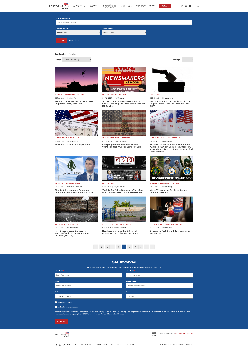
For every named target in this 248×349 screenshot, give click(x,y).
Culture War (120, 94)
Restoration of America (184, 333)
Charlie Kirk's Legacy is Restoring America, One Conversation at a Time (74, 191)
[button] (78, 6)
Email (57, 281)
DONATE (165, 6)
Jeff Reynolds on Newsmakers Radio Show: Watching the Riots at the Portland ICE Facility (124, 103)
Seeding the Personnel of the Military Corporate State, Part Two (74, 102)
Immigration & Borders (160, 224)
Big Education (61, 224)
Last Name (130, 271)
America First (78, 94)
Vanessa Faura (167, 227)
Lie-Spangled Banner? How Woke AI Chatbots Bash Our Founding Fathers (121, 145)
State (57, 292)
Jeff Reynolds (119, 98)
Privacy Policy (100, 314)
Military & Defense (63, 94)
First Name (59, 271)
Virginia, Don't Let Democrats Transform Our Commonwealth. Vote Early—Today (123, 191)
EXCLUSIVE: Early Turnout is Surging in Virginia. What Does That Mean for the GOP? (170, 103)
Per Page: (176, 60)
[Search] (198, 6)
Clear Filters (74, 40)
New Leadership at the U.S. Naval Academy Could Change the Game (120, 232)
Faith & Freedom (75, 138)
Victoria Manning (72, 227)
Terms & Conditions (114, 314)
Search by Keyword (63, 18)
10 (146, 247)
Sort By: (58, 60)
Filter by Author (107, 28)
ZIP (127, 292)
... (107, 247)
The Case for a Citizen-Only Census (73, 144)
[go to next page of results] (152, 247)
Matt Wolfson (72, 98)
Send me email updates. (65, 302)
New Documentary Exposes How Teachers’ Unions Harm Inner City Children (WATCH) (72, 233)
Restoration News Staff (74, 186)
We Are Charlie (61, 183)
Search (61, 40)
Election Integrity (171, 138)
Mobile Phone (131, 281)
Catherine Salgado (121, 141)
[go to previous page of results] (95, 247)
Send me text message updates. (67, 307)
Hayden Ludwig (167, 98)
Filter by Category (62, 28)
